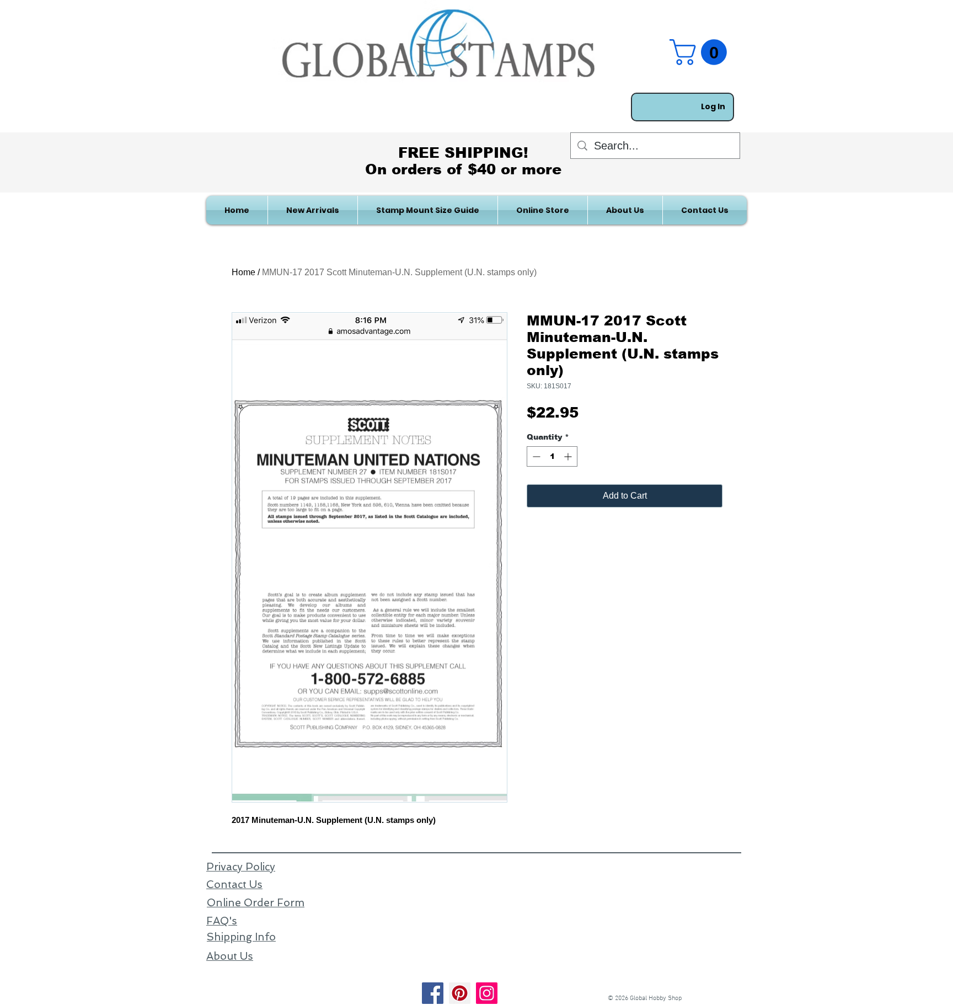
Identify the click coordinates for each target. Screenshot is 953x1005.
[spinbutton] (552, 456)
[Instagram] (486, 993)
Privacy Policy (240, 866)
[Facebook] (432, 993)
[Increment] (569, 456)
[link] (701, 52)
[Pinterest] (459, 993)
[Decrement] (535, 456)
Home (243, 272)
